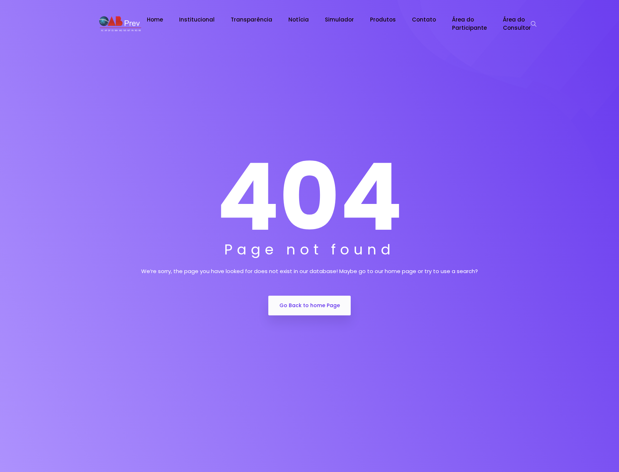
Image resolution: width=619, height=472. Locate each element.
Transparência (251, 19)
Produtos (383, 19)
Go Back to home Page (309, 305)
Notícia (298, 19)
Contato (424, 19)
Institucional (197, 19)
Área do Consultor (517, 24)
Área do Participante (469, 24)
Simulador (339, 19)
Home (155, 19)
